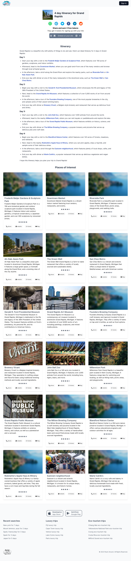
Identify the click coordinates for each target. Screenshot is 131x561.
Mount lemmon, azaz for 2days (15, 528)
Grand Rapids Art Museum (46, 94)
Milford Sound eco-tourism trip (100, 538)
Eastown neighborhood (64, 149)
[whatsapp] (50, 23)
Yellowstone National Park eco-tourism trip (105, 528)
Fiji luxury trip (51, 525)
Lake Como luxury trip (54, 535)
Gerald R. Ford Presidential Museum (62, 88)
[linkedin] (74, 23)
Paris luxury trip (52, 538)
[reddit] (81, 23)
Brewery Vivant (50, 105)
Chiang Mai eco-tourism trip (99, 525)
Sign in (123, 3)
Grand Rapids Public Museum (61, 121)
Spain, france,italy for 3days (14, 532)
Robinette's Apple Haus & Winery (55, 143)
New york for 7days (11, 525)
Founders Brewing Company (61, 99)
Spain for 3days (9, 535)
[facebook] (68, 23)
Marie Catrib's (49, 154)
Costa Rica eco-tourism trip (99, 535)
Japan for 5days (9, 538)
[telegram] (56, 23)
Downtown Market (47, 66)
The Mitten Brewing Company (56, 127)
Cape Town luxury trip (54, 528)
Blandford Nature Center (58, 137)
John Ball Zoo (53, 115)
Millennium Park (52, 118)
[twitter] (62, 23)
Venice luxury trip (52, 532)
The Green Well (97, 78)
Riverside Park (98, 72)
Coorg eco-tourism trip (97, 532)
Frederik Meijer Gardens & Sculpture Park (64, 61)
